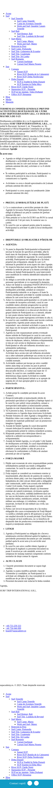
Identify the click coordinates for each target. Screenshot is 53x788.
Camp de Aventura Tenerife (29, 23)
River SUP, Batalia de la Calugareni (33, 74)
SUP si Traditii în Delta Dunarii (31, 82)
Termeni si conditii (32, 635)
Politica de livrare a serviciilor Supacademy (19, 640)
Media (8, 99)
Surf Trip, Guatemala (20, 54)
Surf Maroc (16, 39)
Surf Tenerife (17, 18)
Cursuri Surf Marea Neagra (29, 64)
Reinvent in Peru (18, 46)
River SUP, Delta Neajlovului (30, 76)
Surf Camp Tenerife (26, 21)
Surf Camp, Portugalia (21, 49)
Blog (8, 97)
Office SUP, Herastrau (21, 94)
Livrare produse (7, 651)
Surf (7, 16)
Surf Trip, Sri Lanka (20, 56)
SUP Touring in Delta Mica (29, 84)
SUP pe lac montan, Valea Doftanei (27, 92)
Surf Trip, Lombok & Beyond (30, 36)
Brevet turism (6, 643)
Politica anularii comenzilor (12, 638)
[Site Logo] (8, 6)
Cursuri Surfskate (25, 61)
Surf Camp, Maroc (25, 41)
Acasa (8, 13)
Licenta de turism (7, 645)
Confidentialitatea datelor (11, 635)
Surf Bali (15, 31)
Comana (15, 69)
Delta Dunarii (17, 79)
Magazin (9, 102)
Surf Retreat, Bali (25, 33)
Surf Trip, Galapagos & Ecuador (25, 51)
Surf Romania (17, 59)
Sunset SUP (22, 71)
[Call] (36, 783)
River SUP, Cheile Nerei (22, 87)
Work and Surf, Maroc (27, 44)
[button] (1, 689)
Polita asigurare (7, 648)
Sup (7, 66)
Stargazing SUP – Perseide (23, 89)
